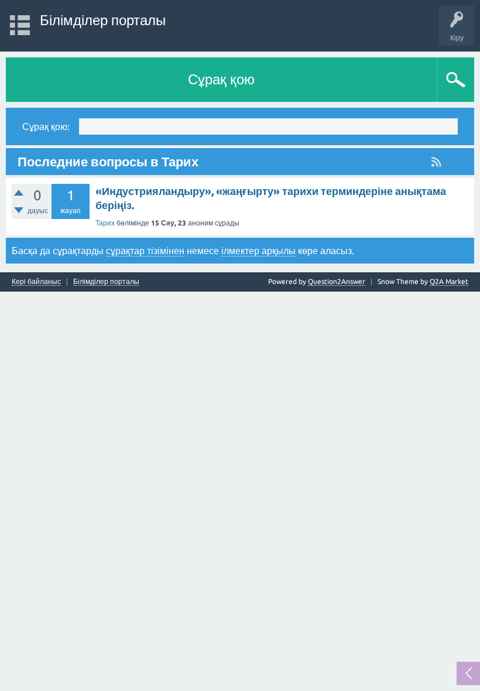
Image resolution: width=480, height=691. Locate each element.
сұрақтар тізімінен (145, 250)
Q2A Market (449, 281)
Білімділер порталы (103, 20)
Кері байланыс (36, 281)
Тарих (105, 223)
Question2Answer (336, 281)
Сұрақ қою (221, 79)
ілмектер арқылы (258, 250)
